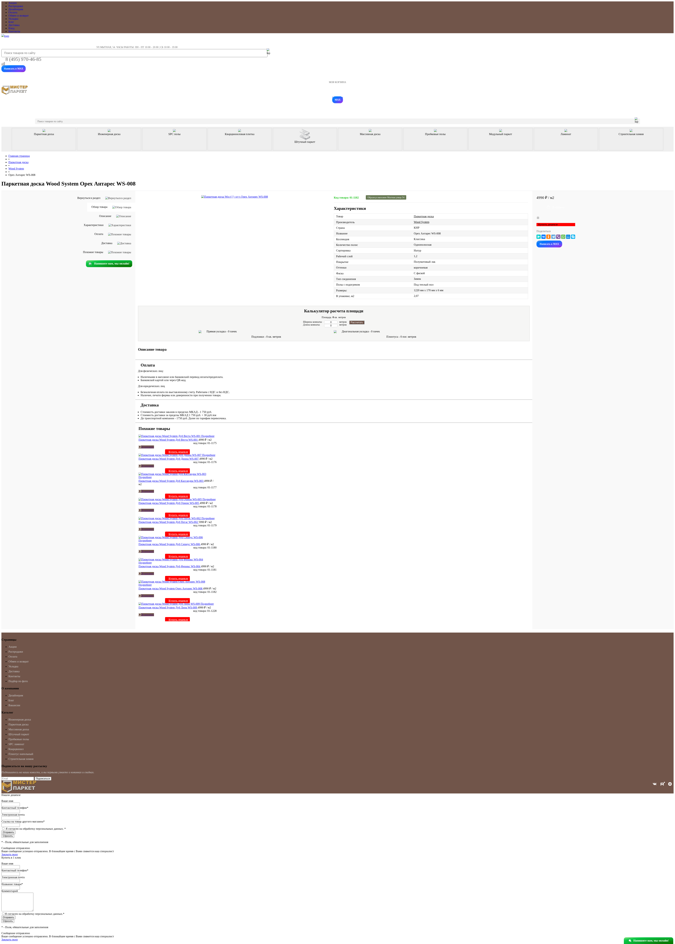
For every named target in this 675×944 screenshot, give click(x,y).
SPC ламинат (16, 744)
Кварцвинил (16, 749)
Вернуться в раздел (89, 197)
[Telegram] (553, 237)
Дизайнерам (15, 9)
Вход (11, 28)
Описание (105, 216)
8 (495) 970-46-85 (23, 59)
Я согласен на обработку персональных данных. (36, 828)
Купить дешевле (178, 451)
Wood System (421, 222)
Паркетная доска (424, 216)
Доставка (14, 25)
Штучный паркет (18, 734)
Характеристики (94, 225)
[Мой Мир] (568, 237)
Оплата (12, 12)
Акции (12, 2)
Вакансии (14, 705)
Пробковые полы (18, 739)
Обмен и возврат (18, 15)
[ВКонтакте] (543, 237)
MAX (337, 99)
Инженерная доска (19, 719)
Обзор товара (99, 206)
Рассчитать (357, 322)
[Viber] (558, 237)
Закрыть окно (9, 854)
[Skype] (573, 237)
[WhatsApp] (563, 237)
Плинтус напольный (20, 753)
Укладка (13, 18)
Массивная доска (18, 729)
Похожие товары (93, 252)
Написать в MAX (13, 68)
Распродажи (15, 6)
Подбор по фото (18, 681)
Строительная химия (20, 758)
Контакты (14, 31)
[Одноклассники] (548, 237)
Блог (11, 21)
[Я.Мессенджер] (538, 237)
